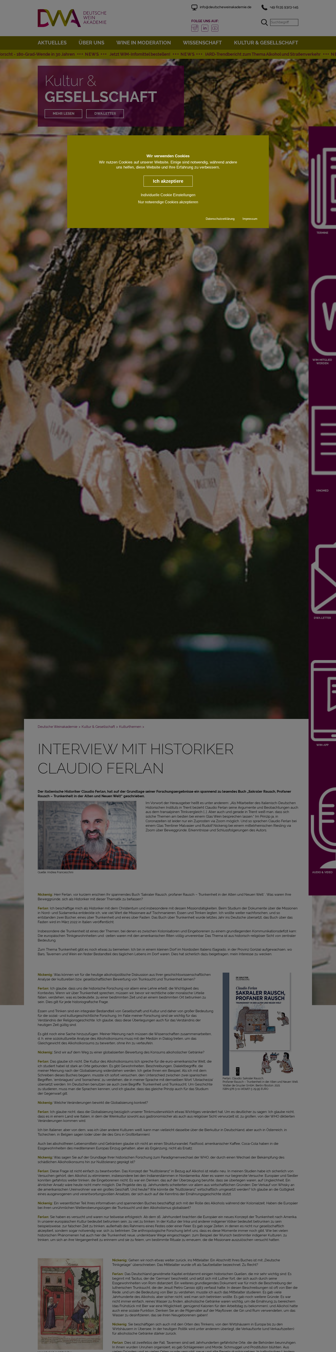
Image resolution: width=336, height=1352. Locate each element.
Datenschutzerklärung (220, 218)
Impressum (250, 218)
